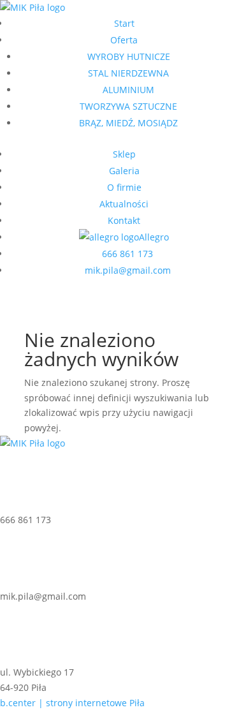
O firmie (124, 187)
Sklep (124, 154)
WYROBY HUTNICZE (128, 56)
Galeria (124, 171)
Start (124, 23)
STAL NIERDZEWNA (128, 73)
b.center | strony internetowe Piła (72, 703)
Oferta (124, 40)
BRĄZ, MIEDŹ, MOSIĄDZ (128, 123)
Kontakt (124, 220)
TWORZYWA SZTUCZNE (128, 106)
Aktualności (123, 204)
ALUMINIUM (128, 90)
